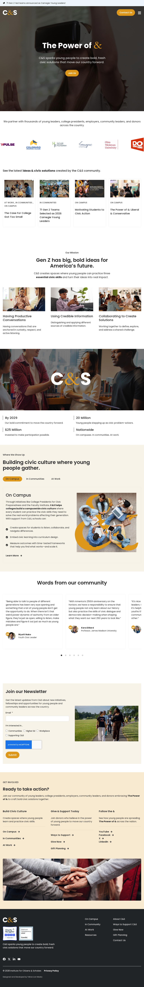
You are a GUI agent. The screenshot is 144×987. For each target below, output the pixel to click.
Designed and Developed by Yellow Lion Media (22, 977)
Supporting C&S (16, 735)
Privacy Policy (51, 970)
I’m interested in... (14, 725)
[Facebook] (4, 959)
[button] (61, 655)
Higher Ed (30, 731)
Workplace (44, 731)
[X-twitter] (9, 959)
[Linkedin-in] (14, 959)
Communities (15, 731)
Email (8, 712)
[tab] (12, 478)
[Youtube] (19, 959)
